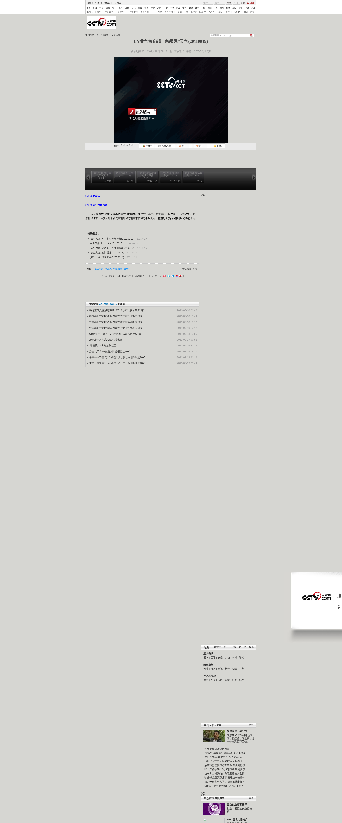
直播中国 (133, 12)
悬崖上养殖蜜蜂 (236, 777)
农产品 (242, 647)
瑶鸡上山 (240, 761)
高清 (179, 12)
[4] (124, 145)
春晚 (121, 8)
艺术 (159, 8)
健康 (191, 8)
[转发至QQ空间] (168, 276)
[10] (132, 145)
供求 (205, 679)
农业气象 (99, 269)
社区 (216, 8)
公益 (166, 8)
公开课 (220, 12)
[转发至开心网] (164, 276)
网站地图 (116, 2)
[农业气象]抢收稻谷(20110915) (107, 252)
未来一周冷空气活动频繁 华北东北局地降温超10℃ (117, 357)
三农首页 (216, 647)
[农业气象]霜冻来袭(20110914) (107, 257)
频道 (246, 12)
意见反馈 (166, 145)
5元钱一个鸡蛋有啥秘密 (217, 785)
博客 (228, 8)
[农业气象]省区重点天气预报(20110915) (112, 247)
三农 (203, 8)
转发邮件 (140, 276)
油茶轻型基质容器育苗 (216, 765)
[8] (129, 145)
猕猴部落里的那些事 (215, 777)
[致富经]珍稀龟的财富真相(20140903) (225, 753)
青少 (146, 8)
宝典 (241, 668)
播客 (228, 12)
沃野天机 (116, 35)
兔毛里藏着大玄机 (234, 773)
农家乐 (106, 35)
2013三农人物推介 (237, 819)
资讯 (220, 668)
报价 (234, 679)
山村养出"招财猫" (214, 773)
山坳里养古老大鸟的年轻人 (219, 761)
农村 (234, 657)
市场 (220, 679)
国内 (205, 657)
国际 (213, 657)
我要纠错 (114, 276)
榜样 (227, 668)
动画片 (211, 12)
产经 (172, 8)
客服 (243, 2)
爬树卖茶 (240, 769)
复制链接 (127, 276)
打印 (104, 276)
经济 (101, 8)
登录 (229, 3)
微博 (222, 8)
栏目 (252, 12)
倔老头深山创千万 (237, 731)
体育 (108, 8)
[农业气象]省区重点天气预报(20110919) (112, 238)
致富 (233, 647)
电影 (186, 12)
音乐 (133, 8)
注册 (236, 3)
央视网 (90, 2)
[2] (121, 145)
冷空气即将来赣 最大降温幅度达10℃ (109, 351)
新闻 (95, 8)
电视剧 (194, 12)
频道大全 (96, 12)
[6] (127, 145)
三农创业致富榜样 (237, 804)
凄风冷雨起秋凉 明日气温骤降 (105, 339)
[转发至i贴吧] (176, 276)
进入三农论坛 (176, 51)
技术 (213, 668)
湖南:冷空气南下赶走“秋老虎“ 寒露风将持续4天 (115, 333)
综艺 (114, 8)
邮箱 (247, 8)
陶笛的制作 (238, 785)
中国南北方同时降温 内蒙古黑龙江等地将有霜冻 (115, 316)
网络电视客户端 (165, 12)
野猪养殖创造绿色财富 (216, 748)
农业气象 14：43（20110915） (107, 243)
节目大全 (119, 12)
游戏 (253, 8)
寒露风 (108, 269)
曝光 (241, 657)
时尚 (197, 8)
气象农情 (117, 269)
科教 (140, 8)
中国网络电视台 (102, 2)
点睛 (234, 668)
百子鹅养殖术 (236, 757)
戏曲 (127, 8)
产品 (213, 679)
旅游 (184, 8)
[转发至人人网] (172, 276)
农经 (220, 657)
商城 (209, 8)
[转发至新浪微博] (180, 276)
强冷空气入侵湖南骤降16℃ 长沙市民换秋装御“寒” (116, 310)
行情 (227, 679)
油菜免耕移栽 (237, 765)
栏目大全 (109, 12)
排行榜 (148, 145)
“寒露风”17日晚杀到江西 (102, 345)
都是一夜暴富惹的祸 (215, 781)
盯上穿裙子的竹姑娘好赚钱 (219, 769)
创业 (205, 668)
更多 (251, 725)
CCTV (237, 12)
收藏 (219, 145)
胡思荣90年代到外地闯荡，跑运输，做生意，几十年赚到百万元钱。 (240, 738)
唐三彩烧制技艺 (236, 781)
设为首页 (251, 2)
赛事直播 (144, 12)
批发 (241, 679)
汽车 (178, 8)
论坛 (234, 8)
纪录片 (202, 12)
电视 (89, 12)
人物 (227, 657)
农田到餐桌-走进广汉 (216, 757)
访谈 (241, 8)
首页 (89, 8)
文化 (153, 8)
